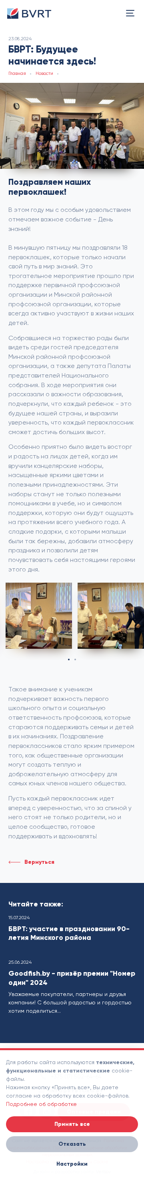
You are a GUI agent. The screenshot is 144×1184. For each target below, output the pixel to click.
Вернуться (39, 862)
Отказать (72, 1144)
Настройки (72, 1164)
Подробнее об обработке (41, 1104)
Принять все (72, 1124)
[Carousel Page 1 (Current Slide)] (69, 659)
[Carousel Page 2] (75, 659)
